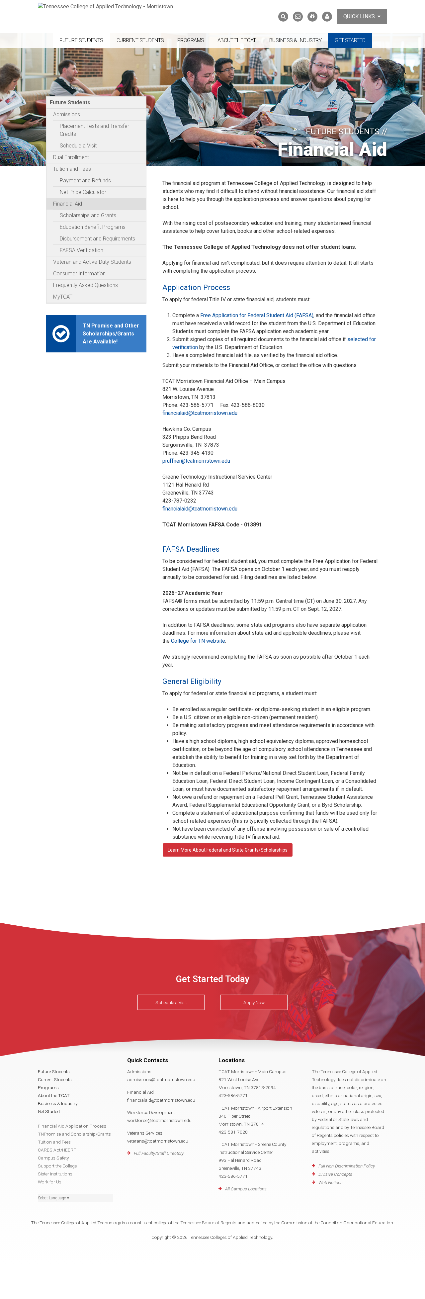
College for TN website (198, 641)
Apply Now (254, 1002)
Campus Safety (53, 1157)
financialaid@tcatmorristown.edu (199, 413)
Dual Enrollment (71, 157)
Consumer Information (79, 273)
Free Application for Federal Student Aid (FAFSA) (256, 315)
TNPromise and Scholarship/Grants (74, 1134)
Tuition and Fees (72, 169)
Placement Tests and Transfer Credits (94, 130)
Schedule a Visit (78, 145)
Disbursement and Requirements (97, 238)
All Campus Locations (246, 1188)
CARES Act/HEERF (57, 1150)
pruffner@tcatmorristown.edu (196, 461)
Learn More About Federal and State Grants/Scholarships (228, 850)
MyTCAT (62, 297)
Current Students (140, 40)
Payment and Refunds (85, 180)
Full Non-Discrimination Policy (346, 1165)
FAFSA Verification (81, 250)
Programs (190, 40)
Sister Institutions (55, 1173)
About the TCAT (236, 40)
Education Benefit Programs (93, 227)
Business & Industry (295, 40)
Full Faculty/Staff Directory (159, 1153)
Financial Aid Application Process (72, 1126)
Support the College (57, 1165)
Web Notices (330, 1182)
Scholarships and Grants (88, 215)
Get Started (350, 40)
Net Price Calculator (83, 192)
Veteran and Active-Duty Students (92, 262)
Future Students (81, 40)
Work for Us (49, 1181)
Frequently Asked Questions (85, 285)
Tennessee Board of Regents (208, 1222)
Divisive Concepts (335, 1174)
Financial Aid (67, 204)
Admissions (66, 114)
